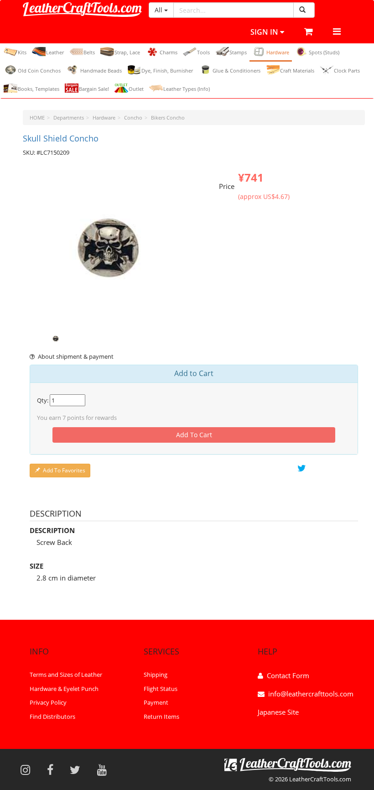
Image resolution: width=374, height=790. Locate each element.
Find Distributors (52, 716)
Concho (133, 117)
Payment (156, 702)
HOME (37, 117)
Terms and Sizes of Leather (66, 674)
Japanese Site (278, 712)
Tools (203, 52)
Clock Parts (347, 70)
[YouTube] (105, 769)
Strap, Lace (127, 52)
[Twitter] (78, 769)
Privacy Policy (48, 702)
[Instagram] (28, 769)
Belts (89, 52)
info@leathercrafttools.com (310, 693)
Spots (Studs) (324, 52)
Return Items (161, 716)
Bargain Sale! (94, 88)
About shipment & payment (76, 356)
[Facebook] (53, 769)
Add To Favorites (64, 470)
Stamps (238, 52)
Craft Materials (297, 70)
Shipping (155, 674)
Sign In (265, 32)
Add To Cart (194, 434)
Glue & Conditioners (236, 70)
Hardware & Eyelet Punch (64, 689)
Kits (22, 52)
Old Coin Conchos (39, 70)
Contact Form (288, 675)
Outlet (136, 88)
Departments (68, 117)
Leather (55, 52)
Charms (168, 52)
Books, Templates (38, 88)
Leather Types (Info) (186, 88)
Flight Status (160, 689)
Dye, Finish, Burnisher (167, 70)
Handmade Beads (101, 70)
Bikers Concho (168, 117)
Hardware (277, 52)
